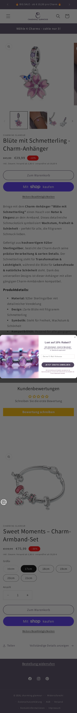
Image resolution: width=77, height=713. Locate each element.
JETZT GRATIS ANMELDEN (57, 365)
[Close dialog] (75, 337)
